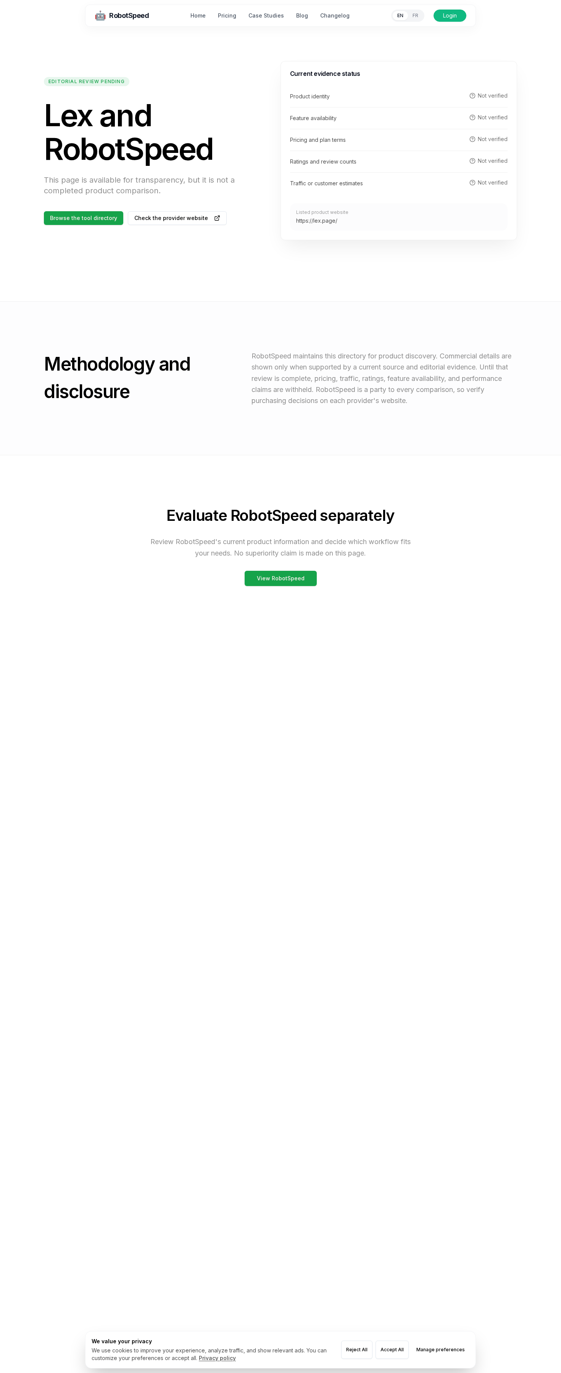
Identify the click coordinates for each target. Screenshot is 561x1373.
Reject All (357, 1349)
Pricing (227, 15)
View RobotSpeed (281, 578)
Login (450, 15)
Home (198, 15)
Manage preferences (440, 1349)
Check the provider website (171, 218)
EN (400, 15)
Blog (302, 15)
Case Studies (266, 15)
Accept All (392, 1349)
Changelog (335, 15)
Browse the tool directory (83, 218)
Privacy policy (217, 1358)
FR (415, 15)
